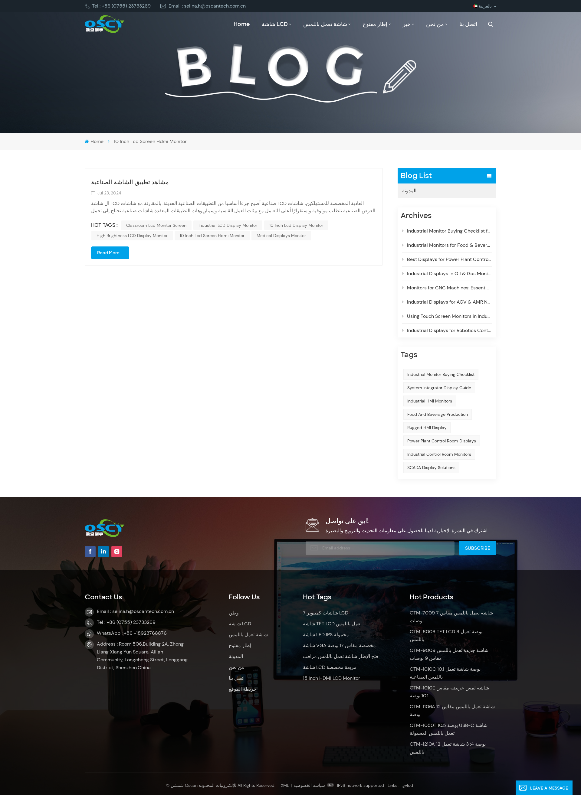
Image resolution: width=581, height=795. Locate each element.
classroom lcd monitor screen (156, 225)
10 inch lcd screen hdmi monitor (212, 235)
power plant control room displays (441, 441)
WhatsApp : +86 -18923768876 (132, 633)
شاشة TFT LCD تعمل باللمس (332, 624)
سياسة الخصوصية (309, 785)
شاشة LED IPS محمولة (326, 634)
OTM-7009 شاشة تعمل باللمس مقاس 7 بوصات (451, 617)
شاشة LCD (275, 24)
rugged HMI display (427, 427)
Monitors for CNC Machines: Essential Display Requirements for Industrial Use (449, 288)
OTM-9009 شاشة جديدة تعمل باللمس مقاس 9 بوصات (449, 654)
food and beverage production (437, 414)
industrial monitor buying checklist (440, 374)
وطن (234, 613)
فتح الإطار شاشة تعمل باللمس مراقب (340, 656)
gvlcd (407, 785)
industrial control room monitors (439, 454)
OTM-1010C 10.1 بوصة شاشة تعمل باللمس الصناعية (445, 673)
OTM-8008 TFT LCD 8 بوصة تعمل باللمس (446, 635)
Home (242, 24)
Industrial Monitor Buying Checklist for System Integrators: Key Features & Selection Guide (449, 231)
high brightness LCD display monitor (132, 235)
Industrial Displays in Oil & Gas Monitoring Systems (449, 273)
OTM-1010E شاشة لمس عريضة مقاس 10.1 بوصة (449, 692)
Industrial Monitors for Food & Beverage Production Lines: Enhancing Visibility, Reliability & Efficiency (449, 245)
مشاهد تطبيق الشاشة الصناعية (130, 182)
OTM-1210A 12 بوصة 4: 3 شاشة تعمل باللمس (448, 748)
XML (285, 785)
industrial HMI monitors (429, 401)
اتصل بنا (468, 24)
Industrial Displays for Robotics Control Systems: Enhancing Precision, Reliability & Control (449, 330)
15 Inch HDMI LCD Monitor (331, 678)
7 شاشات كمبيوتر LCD (325, 613)
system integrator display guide (439, 387)
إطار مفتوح (375, 24)
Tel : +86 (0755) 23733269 (121, 6)
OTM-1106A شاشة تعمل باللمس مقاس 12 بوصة (452, 710)
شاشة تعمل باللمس (325, 24)
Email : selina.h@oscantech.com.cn (207, 6)
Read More (108, 253)
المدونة (409, 190)
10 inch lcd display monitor (296, 225)
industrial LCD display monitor (228, 225)
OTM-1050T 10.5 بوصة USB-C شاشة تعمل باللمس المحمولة (448, 729)
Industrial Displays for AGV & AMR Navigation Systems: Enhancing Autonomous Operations (449, 302)
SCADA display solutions (431, 467)
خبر (407, 24)
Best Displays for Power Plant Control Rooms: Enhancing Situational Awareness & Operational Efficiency (449, 259)
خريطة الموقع (243, 689)
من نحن (435, 24)
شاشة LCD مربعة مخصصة (329, 667)
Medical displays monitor (281, 235)
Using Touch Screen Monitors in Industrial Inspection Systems (449, 316)
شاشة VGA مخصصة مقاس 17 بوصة (339, 645)
